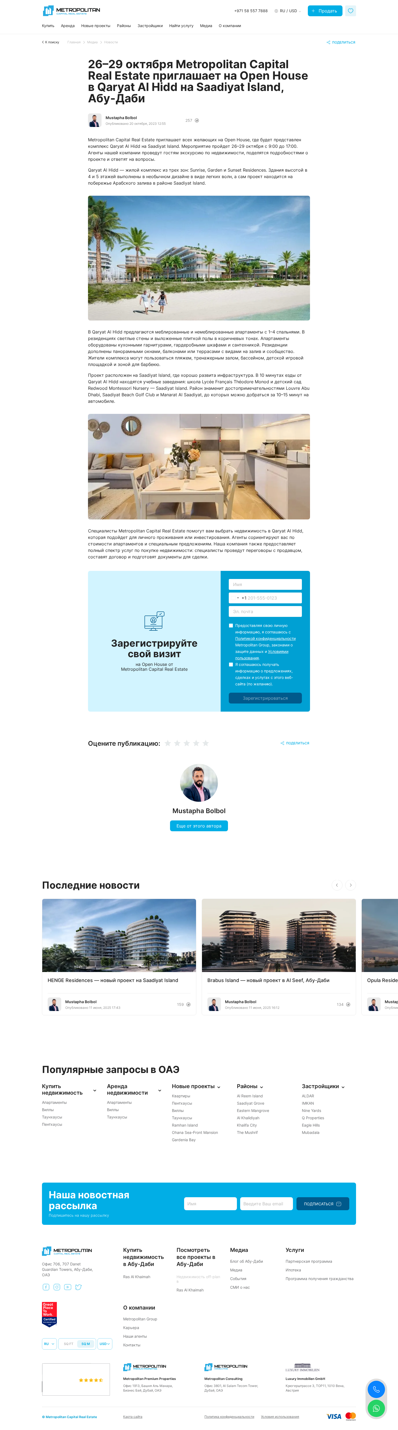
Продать (328, 11)
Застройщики (150, 25)
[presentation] (337, 885)
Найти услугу (181, 25)
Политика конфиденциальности (229, 1417)
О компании (230, 25)
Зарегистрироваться (265, 698)
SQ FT (68, 1344)
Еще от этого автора (199, 826)
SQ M (85, 1344)
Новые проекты (95, 25)
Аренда (68, 25)
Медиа (206, 25)
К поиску (52, 42)
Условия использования (280, 1417)
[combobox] (237, 598)
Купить (48, 25)
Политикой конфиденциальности (265, 638)
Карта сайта (132, 1417)
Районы (124, 25)
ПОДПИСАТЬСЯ (318, 1204)
